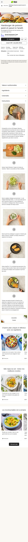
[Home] (2, 6)
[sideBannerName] (14, 73)
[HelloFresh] (14, 2)
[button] (14, 90)
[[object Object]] (22, 39)
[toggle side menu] (2, 2)
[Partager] (25, 39)
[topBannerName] (14, 10)
